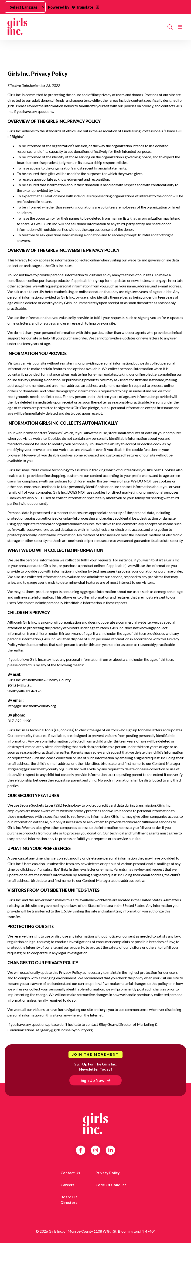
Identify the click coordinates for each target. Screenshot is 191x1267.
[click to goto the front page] (95, 1123)
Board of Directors (69, 1200)
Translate (84, 7)
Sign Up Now (92, 1080)
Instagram (95, 1150)
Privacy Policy (108, 1172)
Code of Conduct (111, 1184)
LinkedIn (110, 1150)
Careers (68, 1184)
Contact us (70, 1172)
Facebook (81, 1150)
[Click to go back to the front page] (85, 27)
